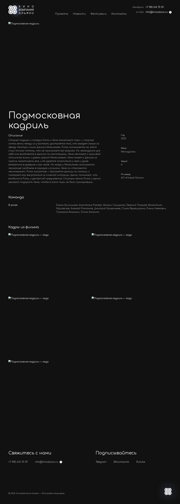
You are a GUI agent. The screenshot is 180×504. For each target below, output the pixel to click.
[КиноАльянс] (21, 9)
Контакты (119, 13)
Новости (79, 13)
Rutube (140, 462)
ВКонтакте (121, 462)
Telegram (101, 462)
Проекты (61, 13)
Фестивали (99, 13)
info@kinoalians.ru (157, 12)
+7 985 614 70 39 (155, 7)
